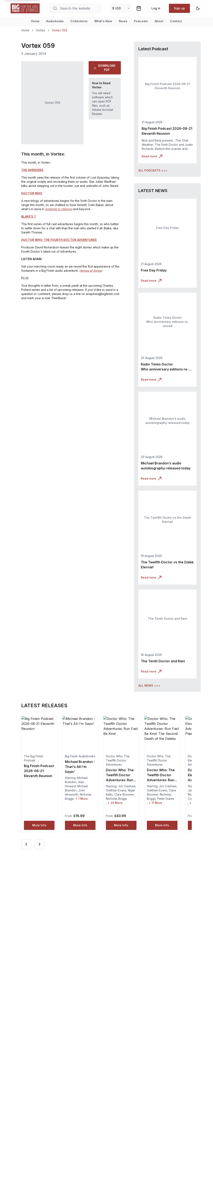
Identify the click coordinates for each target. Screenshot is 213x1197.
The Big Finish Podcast (33, 758)
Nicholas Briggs (116, 798)
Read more (149, 156)
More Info (39, 825)
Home (35, 21)
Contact (176, 21)
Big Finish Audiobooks (80, 756)
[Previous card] (26, 844)
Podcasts (141, 21)
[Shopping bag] (139, 8)
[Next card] (40, 844)
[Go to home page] (25, 8)
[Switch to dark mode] (197, 8)
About (159, 21)
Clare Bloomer (124, 794)
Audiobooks (55, 21)
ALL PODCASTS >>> (152, 170)
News (123, 21)
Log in (155, 8)
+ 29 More (115, 803)
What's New (103, 21)
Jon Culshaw (126, 786)
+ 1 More (81, 798)
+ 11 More (155, 803)
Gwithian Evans (116, 790)
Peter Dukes (165, 798)
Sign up (179, 8)
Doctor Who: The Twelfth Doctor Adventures (118, 760)
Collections (79, 21)
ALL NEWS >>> (149, 685)
